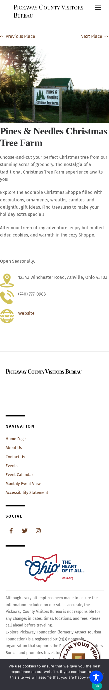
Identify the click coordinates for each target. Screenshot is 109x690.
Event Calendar (19, 474)
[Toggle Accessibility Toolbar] (96, 677)
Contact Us (15, 457)
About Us (14, 447)
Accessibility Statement (27, 492)
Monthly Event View (23, 483)
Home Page (16, 439)
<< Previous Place (17, 36)
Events (12, 466)
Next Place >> (94, 36)
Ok (96, 686)
